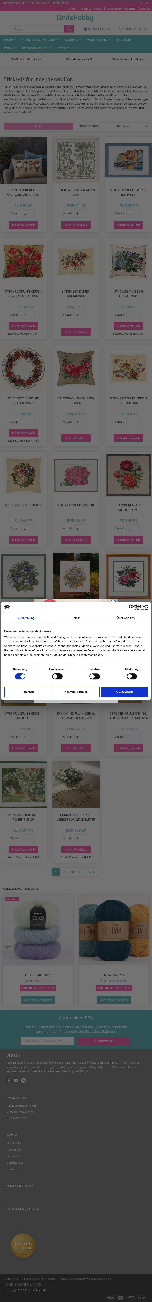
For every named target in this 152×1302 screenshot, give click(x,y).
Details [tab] (76, 618)
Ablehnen (28, 691)
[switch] (57, 676)
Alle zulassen (124, 691)
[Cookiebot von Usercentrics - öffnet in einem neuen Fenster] (131, 607)
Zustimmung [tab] (26, 618)
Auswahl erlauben (76, 691)
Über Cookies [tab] (126, 618)
